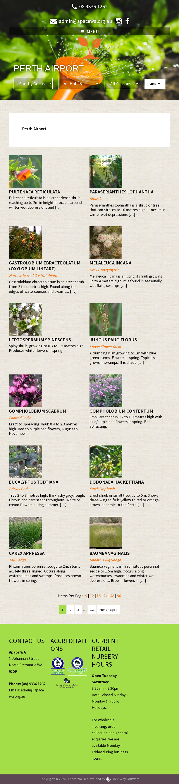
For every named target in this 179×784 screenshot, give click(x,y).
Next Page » (108, 610)
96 (119, 595)
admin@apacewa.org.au (85, 21)
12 (92, 595)
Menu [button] (93, 31)
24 (105, 595)
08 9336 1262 (93, 6)
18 (99, 595)
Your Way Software (125, 779)
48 (112, 595)
